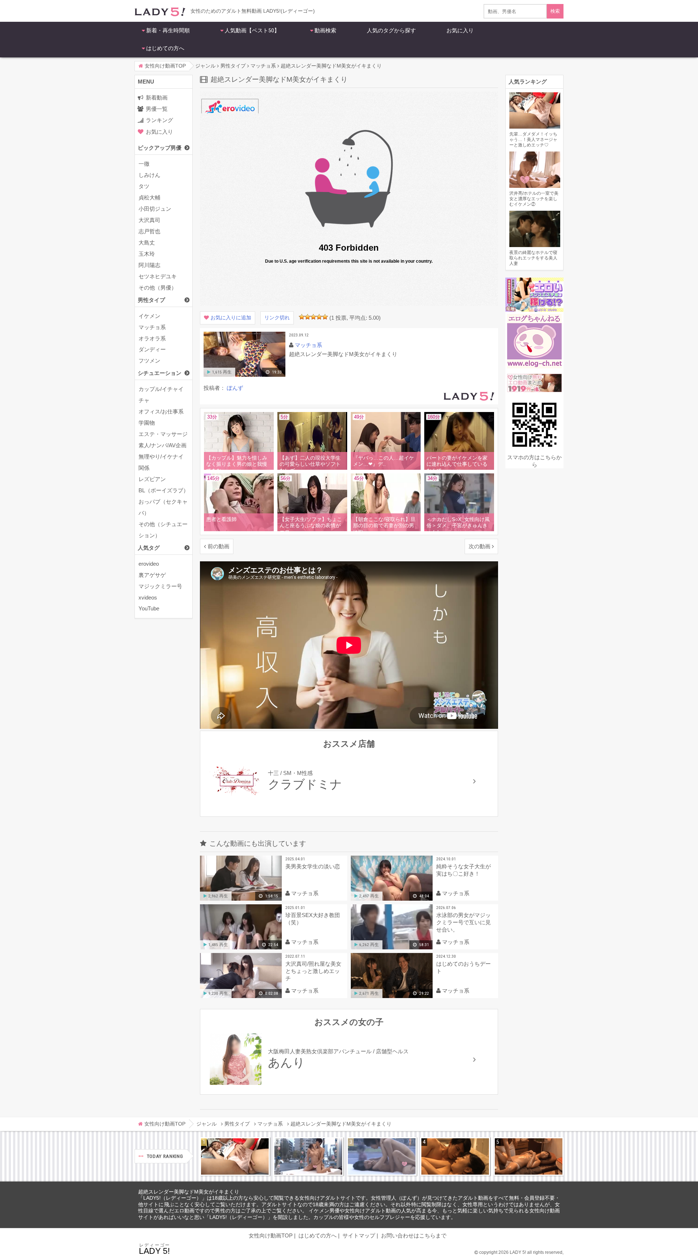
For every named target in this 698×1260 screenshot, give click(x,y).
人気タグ (149, 548)
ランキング (159, 120)
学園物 (147, 423)
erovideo (149, 564)
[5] (325, 317)
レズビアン (152, 479)
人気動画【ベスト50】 (252, 30)
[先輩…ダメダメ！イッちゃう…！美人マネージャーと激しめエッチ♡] (235, 1156)
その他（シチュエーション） (163, 529)
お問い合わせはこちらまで (413, 1235)
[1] (302, 317)
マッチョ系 (152, 327)
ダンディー (152, 349)
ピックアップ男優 (159, 148)
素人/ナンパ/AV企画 (162, 445)
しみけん (149, 175)
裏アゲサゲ (152, 575)
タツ (144, 186)
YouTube (149, 608)
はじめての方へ (165, 48)
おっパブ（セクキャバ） (163, 507)
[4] (319, 317)
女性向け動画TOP (271, 1235)
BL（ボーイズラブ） (164, 490)
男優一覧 (157, 109)
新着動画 (157, 97)
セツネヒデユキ (158, 276)
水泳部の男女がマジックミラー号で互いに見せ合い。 (463, 922)
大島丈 (147, 242)
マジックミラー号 (160, 586)
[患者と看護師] (240, 529)
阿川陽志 (149, 265)
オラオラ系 (152, 338)
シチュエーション (159, 373)
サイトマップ (358, 1235)
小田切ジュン (155, 209)
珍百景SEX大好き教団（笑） (312, 918)
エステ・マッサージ (163, 434)
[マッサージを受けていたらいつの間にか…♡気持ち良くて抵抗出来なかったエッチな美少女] (528, 1156)
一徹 (144, 164)
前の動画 (218, 546)
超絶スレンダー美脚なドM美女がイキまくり (188, 1192)
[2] (307, 317)
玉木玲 (147, 254)
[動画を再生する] (244, 375)
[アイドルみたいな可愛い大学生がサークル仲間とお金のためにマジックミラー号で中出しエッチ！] (308, 1156)
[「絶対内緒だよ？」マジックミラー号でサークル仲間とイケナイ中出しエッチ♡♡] (382, 1156)
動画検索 (325, 30)
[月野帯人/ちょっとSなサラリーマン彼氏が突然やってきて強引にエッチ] (455, 1156)
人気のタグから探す (391, 30)
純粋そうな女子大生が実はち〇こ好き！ (463, 870)
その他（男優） (158, 287)
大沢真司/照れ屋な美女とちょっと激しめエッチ (313, 971)
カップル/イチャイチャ (161, 394)
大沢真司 (149, 220)
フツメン (149, 361)
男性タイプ (151, 300)
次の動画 (479, 546)
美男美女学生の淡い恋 (312, 866)
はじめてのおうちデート (463, 967)
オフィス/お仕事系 (161, 411)
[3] (313, 317)
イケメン (149, 316)
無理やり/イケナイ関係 (161, 462)
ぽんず (235, 388)
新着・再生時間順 (168, 30)
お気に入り (460, 30)
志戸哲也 (149, 231)
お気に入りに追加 (230, 317)
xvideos (148, 597)
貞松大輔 (149, 197)
